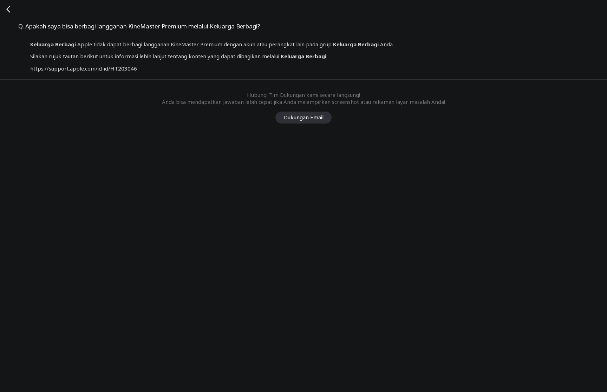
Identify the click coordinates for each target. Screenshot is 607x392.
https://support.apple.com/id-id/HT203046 (83, 68)
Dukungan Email (304, 117)
